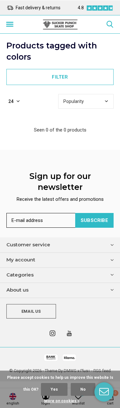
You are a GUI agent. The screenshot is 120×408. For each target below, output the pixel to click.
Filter (60, 77)
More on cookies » (61, 401)
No (83, 389)
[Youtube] (69, 333)
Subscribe (94, 220)
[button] (9, 24)
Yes (54, 389)
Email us (31, 311)
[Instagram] (52, 333)
